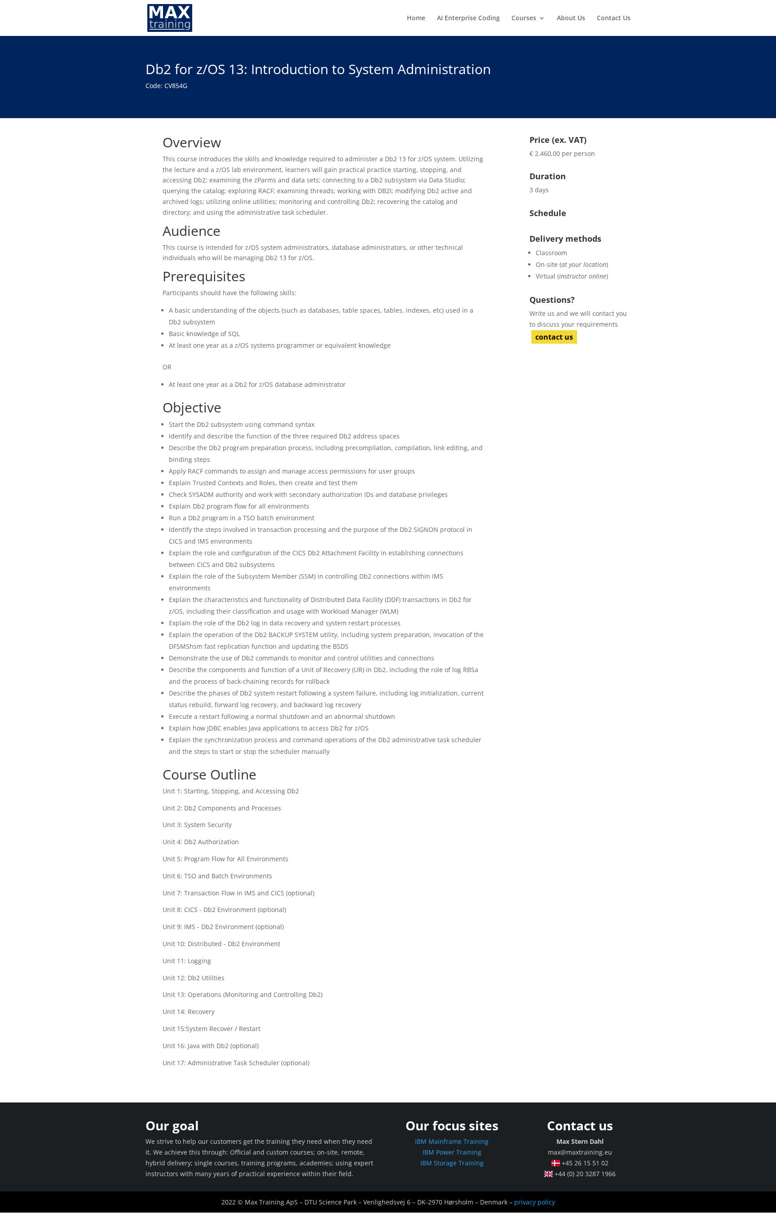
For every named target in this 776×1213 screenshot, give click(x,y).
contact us (554, 337)
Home (416, 18)
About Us (571, 18)
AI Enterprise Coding (468, 18)
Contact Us (613, 18)
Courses (523, 18)
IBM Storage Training (452, 1163)
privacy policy (534, 1202)
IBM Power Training (452, 1152)
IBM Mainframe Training (452, 1141)
